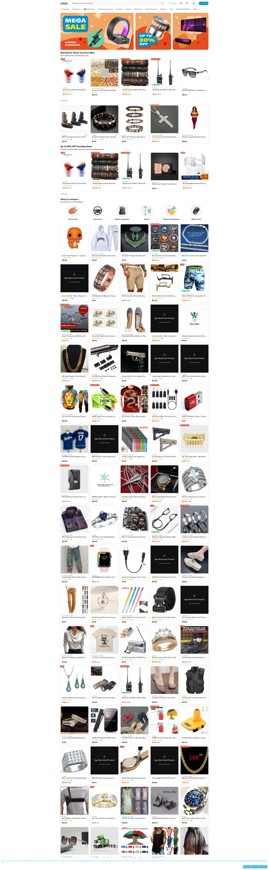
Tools (171, 9)
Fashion (128, 9)
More (195, 9)
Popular (66, 9)
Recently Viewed (106, 9)
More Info (263, 867)
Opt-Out (254, 867)
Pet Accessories (151, 9)
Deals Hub (90, 9)
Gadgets (163, 9)
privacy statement (84, 861)
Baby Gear (138, 9)
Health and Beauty (183, 9)
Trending (119, 9)
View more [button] (64, 100)
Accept (246, 867)
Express (78, 9)
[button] (173, 3)
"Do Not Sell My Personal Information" (253, 861)
